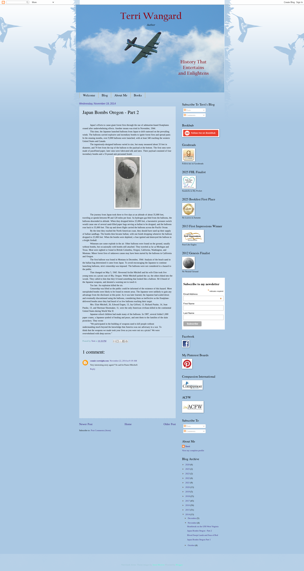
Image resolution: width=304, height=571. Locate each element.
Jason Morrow (158, 565)
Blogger (179, 565)
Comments (190, 115)
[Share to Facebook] (123, 341)
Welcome (89, 95)
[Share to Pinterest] (126, 341)
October (191, 545)
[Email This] (114, 341)
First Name (188, 303)
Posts (188, 110)
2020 (187, 487)
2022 (187, 478)
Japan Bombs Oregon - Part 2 (199, 531)
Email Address (202, 294)
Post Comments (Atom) (101, 430)
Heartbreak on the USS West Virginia (202, 526)
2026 (187, 465)
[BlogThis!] (117, 341)
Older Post (170, 424)
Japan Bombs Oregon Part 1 (199, 540)
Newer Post (85, 424)
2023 (187, 474)
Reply (92, 369)
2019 (187, 492)
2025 (187, 469)
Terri (187, 446)
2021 (187, 483)
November (192, 523)
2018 (187, 496)
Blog (105, 95)
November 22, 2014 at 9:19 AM (123, 361)
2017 (187, 501)
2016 (187, 505)
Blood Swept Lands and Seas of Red (202, 535)
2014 (187, 514)
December (192, 518)
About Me (120, 95)
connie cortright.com (99, 361)
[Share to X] (120, 341)
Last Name (188, 313)
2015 (187, 510)
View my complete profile (193, 450)
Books (138, 95)
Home (128, 424)
